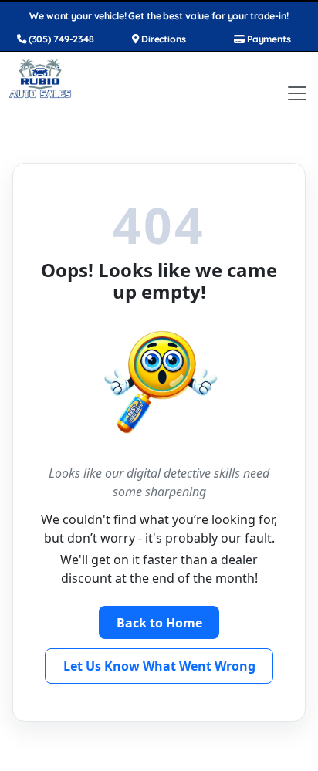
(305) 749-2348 (60, 39)
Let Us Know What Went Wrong (159, 666)
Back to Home (159, 622)
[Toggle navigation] (297, 93)
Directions (162, 39)
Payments (268, 39)
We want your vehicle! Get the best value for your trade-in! (159, 16)
